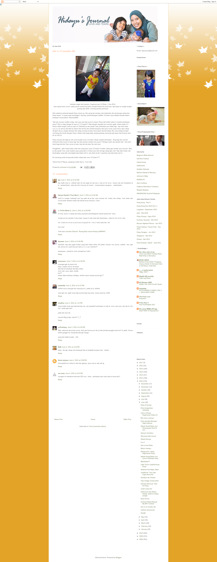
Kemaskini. (142, 298)
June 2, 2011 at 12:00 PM (81, 210)
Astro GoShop (142, 183)
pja (59, 180)
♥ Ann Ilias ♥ (144, 303)
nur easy (61, 373)
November (145, 387)
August (144, 396)
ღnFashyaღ (62, 327)
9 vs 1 (143, 442)
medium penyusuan (148, 510)
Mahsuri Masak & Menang (146, 172)
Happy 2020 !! (143, 272)
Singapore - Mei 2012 (144, 236)
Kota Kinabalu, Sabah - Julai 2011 (149, 243)
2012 (141, 378)
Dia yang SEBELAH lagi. (148, 309)
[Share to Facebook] (92, 167)
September (145, 393)
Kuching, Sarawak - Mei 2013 (147, 220)
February (144, 526)
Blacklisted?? (145, 461)
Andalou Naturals (143, 169)
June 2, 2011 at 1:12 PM (73, 303)
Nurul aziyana (63, 360)
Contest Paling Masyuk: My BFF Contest (149, 503)
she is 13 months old (148, 507)
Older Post (127, 419)
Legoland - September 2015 (147, 209)
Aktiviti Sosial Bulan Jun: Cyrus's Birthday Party (149, 457)
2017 (141, 362)
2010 (141, 533)
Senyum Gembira (147, 433)
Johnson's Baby (142, 176)
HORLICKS (141, 166)
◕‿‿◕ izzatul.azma (146, 270)
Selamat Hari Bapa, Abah (150, 469)
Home (93, 419)
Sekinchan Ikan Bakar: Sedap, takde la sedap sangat (149, 494)
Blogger (118, 557)
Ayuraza (61, 241)
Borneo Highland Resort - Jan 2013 (149, 223)
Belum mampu (146, 448)
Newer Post (58, 419)
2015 (141, 369)
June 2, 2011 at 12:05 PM (74, 241)
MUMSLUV (141, 179)
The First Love (144, 297)
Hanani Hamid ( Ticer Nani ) (68, 195)
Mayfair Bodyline (143, 190)
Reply (60, 188)
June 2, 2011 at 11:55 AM (89, 195)
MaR (59, 347)
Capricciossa (141, 162)
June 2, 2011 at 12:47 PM (75, 285)
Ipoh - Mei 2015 (142, 213)
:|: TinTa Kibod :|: (64, 210)
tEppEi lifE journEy (146, 276)
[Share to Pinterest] (94, 167)
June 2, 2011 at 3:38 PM (78, 360)
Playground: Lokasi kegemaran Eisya (148, 452)
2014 (141, 372)
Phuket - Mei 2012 (143, 239)
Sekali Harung (146, 439)
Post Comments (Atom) (97, 426)
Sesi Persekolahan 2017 (147, 304)
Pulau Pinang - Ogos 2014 (146, 216)
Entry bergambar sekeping (147, 409)
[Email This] (85, 167)
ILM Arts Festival (143, 159)
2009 (141, 536)
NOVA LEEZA (144, 260)
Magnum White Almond (145, 155)
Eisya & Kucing (146, 405)
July (142, 399)
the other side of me (147, 252)
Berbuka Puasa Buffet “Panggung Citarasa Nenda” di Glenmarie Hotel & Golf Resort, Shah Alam (150, 264)
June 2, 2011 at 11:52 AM (70, 180)
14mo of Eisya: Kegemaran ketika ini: (149, 414)
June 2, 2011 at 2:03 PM (76, 327)
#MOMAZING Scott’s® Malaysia (148, 193)
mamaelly (61, 285)
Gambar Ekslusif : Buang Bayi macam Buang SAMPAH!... (86, 231)
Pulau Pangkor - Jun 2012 (146, 232)
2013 (141, 375)
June (143, 402)
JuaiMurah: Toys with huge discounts (148, 473)
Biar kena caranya (147, 418)
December (145, 384)
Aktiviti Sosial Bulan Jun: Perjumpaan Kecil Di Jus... (149, 428)
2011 (141, 381)
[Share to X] (89, 167)
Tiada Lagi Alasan (145, 278)
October (144, 390)
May (143, 517)
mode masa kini (146, 489)
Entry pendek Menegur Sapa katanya (149, 422)
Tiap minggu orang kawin (150, 481)
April (143, 520)
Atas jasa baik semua (148, 436)
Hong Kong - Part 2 (144, 202)
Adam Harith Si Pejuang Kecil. (149, 311)
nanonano (62, 261)
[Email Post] (81, 167)
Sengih (143, 513)
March (143, 523)
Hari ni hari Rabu (147, 445)
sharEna (61, 303)
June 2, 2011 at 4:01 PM (74, 373)
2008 (141, 539)
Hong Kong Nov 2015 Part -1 (147, 206)
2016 (141, 366)
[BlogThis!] (87, 167)
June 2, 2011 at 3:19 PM (70, 347)
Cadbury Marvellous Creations (147, 186)
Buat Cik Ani (145, 499)
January (144, 529)
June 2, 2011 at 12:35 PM (76, 261)
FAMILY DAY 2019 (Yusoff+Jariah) (150, 284)
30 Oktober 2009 (145, 282)
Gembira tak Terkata (148, 477)
